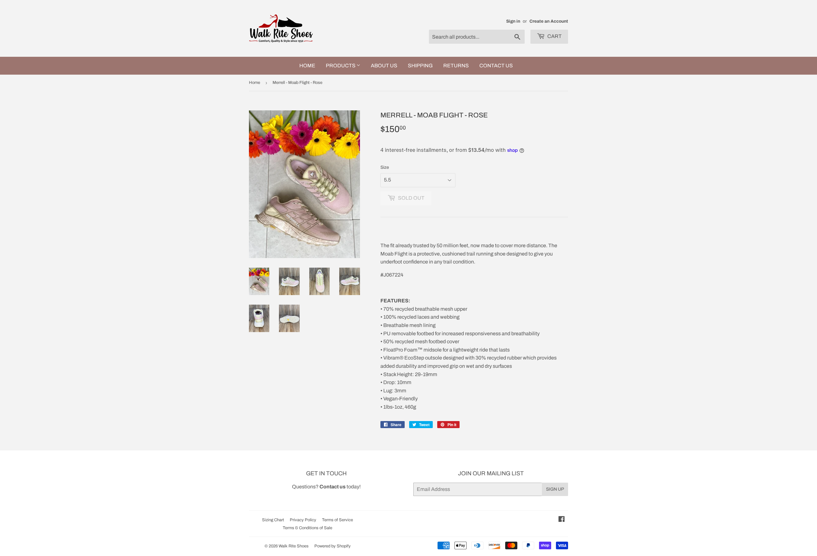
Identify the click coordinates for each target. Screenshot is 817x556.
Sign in (513, 21)
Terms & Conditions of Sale (307, 528)
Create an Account (548, 21)
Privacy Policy (303, 520)
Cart (554, 36)
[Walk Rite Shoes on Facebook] (561, 520)
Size (384, 167)
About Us (384, 65)
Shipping (420, 65)
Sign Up (555, 489)
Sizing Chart (273, 520)
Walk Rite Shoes (294, 546)
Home (307, 65)
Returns (456, 65)
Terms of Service (337, 520)
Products (341, 65)
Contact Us (496, 65)
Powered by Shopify (332, 546)
